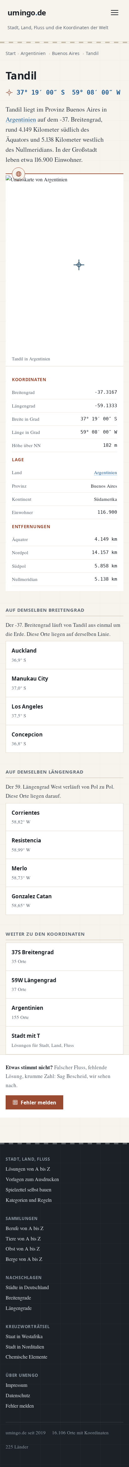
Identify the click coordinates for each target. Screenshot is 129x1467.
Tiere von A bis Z (23, 1238)
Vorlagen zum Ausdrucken (32, 1179)
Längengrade (19, 1308)
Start (11, 53)
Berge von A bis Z (24, 1259)
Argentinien (33, 53)
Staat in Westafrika (24, 1336)
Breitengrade (18, 1297)
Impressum (16, 1385)
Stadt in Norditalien (25, 1346)
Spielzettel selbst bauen (28, 1189)
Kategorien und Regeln (29, 1199)
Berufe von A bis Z (25, 1228)
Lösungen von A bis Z (28, 1168)
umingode (27, 12)
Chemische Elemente (26, 1356)
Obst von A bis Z (23, 1248)
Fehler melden (38, 1102)
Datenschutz (18, 1395)
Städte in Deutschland (27, 1287)
